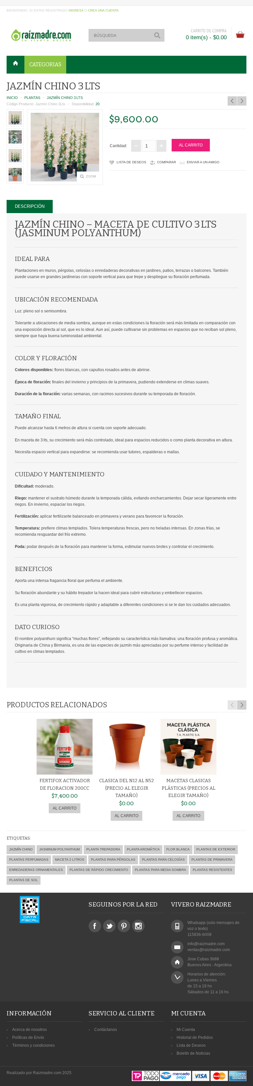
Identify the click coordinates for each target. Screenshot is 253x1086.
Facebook (95, 926)
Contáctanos (105, 1029)
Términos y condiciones (33, 1045)
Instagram (138, 926)
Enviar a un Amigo (203, 162)
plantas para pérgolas (113, 859)
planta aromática (143, 849)
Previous (232, 705)
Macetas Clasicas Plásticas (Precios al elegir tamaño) (188, 788)
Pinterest (124, 926)
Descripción (29, 206)
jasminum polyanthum (59, 849)
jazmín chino (21, 849)
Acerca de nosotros (29, 1029)
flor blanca (178, 849)
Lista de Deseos (131, 162)
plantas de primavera (212, 859)
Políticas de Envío (28, 1037)
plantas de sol (23, 880)
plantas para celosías (163, 859)
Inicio (12, 98)
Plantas (32, 98)
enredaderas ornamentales (36, 870)
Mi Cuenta (186, 1029)
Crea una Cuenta (103, 10)
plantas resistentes (212, 870)
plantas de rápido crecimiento (99, 870)
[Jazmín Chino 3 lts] (15, 117)
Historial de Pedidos (195, 1037)
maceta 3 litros (69, 859)
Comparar (166, 162)
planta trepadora (103, 849)
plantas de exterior (215, 849)
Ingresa (76, 10)
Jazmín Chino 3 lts (65, 98)
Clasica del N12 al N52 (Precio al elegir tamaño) (126, 788)
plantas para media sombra (160, 870)
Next (241, 705)
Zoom (91, 176)
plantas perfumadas (28, 859)
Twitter (109, 926)
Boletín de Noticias (193, 1053)
